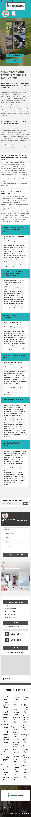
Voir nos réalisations (15, 55)
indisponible (7, 1)
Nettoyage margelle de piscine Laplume (6, 740)
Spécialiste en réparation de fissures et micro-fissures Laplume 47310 (16, 758)
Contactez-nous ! (13, 61)
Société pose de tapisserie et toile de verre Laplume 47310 (26, 738)
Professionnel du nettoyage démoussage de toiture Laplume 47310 (16, 731)
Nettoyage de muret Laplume (6, 719)
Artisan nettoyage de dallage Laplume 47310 (6, 758)
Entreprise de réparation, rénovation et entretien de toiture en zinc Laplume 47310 (16, 716)
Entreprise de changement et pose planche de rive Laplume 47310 (26, 771)
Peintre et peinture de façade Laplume (6, 705)
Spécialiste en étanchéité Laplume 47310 (26, 749)
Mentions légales (25, 813)
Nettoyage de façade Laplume (6, 732)
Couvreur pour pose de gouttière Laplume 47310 (26, 719)
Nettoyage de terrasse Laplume (6, 726)
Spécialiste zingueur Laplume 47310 (26, 728)
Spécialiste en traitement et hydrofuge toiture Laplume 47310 (16, 744)
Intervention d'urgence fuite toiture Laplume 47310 (16, 771)
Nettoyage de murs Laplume (6, 697)
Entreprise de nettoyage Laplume (6, 748)
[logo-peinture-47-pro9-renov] (15, 6)
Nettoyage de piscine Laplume (6, 712)
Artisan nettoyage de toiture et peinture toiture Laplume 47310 (6, 769)
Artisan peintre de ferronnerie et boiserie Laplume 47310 (26, 708)
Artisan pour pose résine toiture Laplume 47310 (26, 759)
